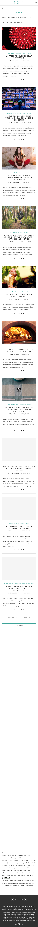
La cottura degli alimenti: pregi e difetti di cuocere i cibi (19, 351)
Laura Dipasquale (14, 299)
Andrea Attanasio (14, 473)
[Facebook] (12, 899)
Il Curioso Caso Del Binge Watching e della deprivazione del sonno (19, 118)
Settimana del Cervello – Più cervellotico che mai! (19, 527)
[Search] (36, 2)
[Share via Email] (23, 79)
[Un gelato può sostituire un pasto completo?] (19, 277)
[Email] (25, 899)
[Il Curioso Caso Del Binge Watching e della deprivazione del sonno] (19, 98)
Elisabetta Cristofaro (14, 122)
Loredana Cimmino (14, 182)
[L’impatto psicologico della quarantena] (19, 38)
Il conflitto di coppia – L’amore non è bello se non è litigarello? (19, 588)
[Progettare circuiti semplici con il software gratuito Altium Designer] (19, 449)
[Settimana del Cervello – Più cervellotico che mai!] (19, 508)
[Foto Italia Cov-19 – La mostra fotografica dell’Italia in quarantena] (19, 389)
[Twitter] (16, 899)
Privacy (4, 853)
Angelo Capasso (14, 60)
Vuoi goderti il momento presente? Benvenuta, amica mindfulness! (19, 177)
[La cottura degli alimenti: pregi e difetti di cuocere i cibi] (19, 332)
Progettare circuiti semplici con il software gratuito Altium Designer (19, 469)
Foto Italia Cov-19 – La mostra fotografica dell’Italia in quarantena (19, 409)
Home (3, 9)
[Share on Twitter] (19, 79)
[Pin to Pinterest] (21, 79)
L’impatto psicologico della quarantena (19, 57)
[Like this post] (14, 79)
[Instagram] (21, 899)
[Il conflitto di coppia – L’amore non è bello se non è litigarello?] (19, 568)
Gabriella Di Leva (13, 242)
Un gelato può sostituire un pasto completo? (19, 295)
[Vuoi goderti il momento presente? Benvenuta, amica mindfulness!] (19, 158)
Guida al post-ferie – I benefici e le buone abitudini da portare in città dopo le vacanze (19, 237)
